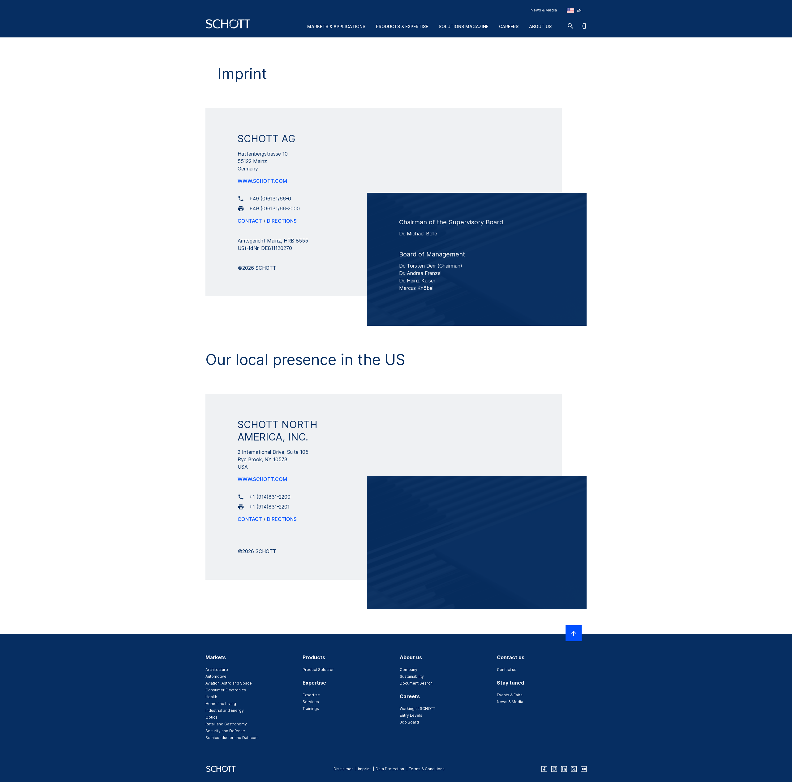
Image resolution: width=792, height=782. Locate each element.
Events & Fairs (510, 695)
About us (540, 26)
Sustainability (412, 676)
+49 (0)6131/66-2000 (274, 208)
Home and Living (220, 703)
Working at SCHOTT (417, 708)
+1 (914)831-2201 (269, 507)
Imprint (364, 769)
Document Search (416, 683)
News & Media (544, 10)
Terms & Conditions (427, 769)
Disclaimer (343, 769)
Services (311, 701)
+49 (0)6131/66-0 (270, 199)
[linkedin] (564, 769)
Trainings (311, 708)
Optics (211, 717)
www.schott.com (262, 181)
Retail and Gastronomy (226, 724)
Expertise (311, 695)
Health (211, 696)
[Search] (570, 26)
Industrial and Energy (224, 710)
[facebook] (544, 769)
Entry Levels (411, 715)
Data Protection (390, 769)
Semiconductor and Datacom (232, 737)
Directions (282, 221)
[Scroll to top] (574, 633)
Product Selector (318, 669)
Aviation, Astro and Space (228, 683)
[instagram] (554, 769)
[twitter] (574, 769)
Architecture (216, 669)
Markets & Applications (336, 26)
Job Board (409, 722)
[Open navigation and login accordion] (583, 26)
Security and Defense (225, 730)
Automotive (215, 676)
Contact (250, 221)
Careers (509, 26)
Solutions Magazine (464, 26)
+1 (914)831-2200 (270, 497)
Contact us (506, 669)
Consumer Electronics (225, 690)
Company (408, 669)
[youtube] (584, 769)
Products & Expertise (402, 26)
